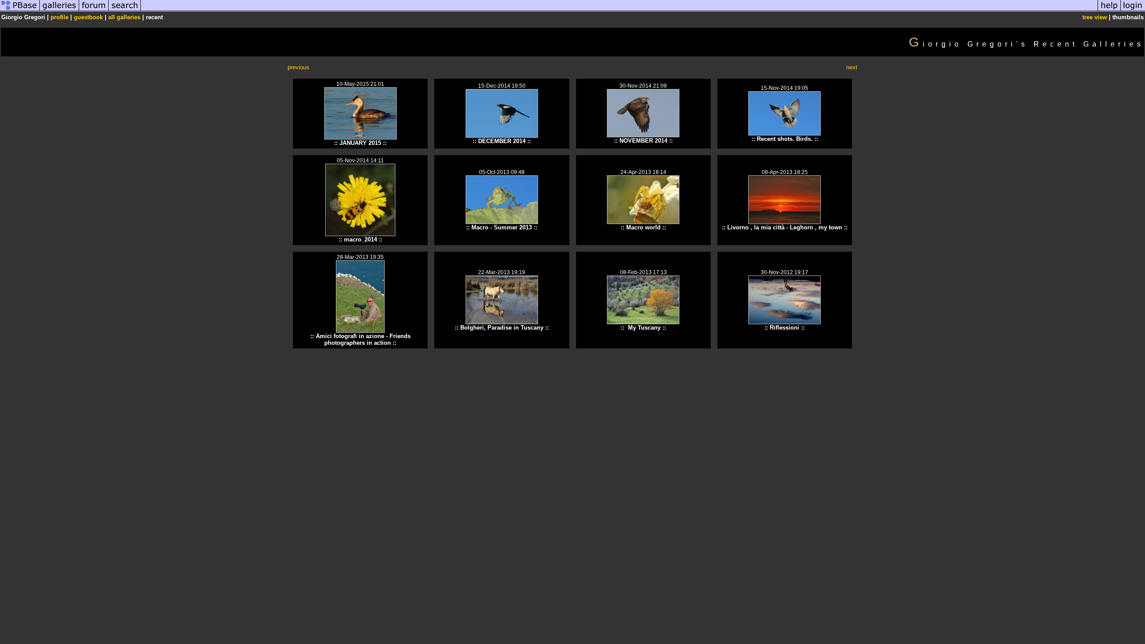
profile (59, 17)
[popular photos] (619, 10)
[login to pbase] (1133, 10)
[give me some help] (1109, 10)
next (851, 67)
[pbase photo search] (125, 10)
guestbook (88, 17)
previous (299, 67)
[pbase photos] (20, 10)
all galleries (124, 17)
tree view (1094, 17)
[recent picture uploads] (59, 10)
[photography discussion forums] (94, 10)
